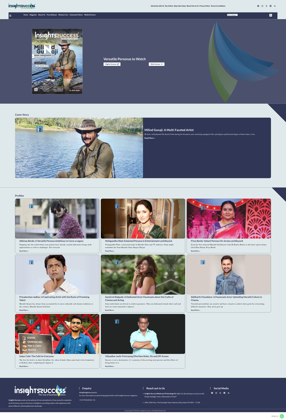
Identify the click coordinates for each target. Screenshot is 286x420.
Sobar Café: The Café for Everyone (36, 356)
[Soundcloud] (275, 6)
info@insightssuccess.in (88, 392)
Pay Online (169, 6)
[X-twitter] (266, 6)
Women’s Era (63, 15)
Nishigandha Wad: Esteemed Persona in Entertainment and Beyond (138, 241)
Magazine (33, 15)
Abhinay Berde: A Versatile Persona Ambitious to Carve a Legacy (51, 241)
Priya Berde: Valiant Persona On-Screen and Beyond (217, 241)
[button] (270, 15)
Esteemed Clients (76, 15)
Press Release (52, 15)
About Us (41, 15)
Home (26, 15)
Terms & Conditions (218, 6)
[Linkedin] (270, 6)
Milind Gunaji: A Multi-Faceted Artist (169, 130)
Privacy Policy (204, 6)
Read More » (149, 138)
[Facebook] (258, 6)
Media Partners (90, 15)
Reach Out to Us (193, 6)
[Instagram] (262, 6)
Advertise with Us (157, 6)
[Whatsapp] (282, 416)
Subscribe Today (180, 6)
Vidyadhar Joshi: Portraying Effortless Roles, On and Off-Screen (137, 356)
